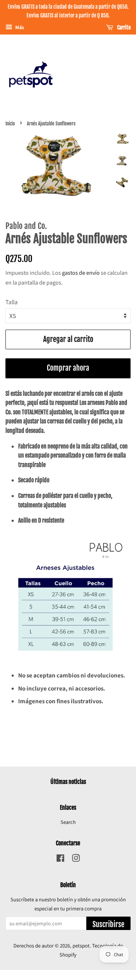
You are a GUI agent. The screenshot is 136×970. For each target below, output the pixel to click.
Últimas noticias (68, 781)
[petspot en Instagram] (76, 859)
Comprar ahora (68, 368)
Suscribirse (108, 924)
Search (68, 821)
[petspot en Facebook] (60, 859)
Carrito (123, 27)
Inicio (10, 123)
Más (19, 27)
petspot (81, 945)
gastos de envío (81, 273)
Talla (11, 302)
